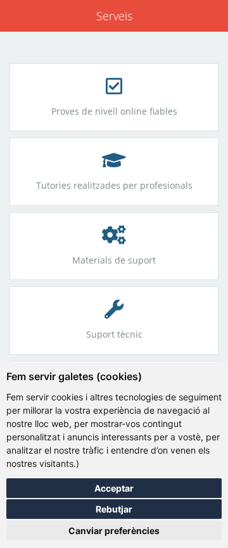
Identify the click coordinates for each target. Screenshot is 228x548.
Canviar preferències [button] (114, 530)
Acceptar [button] (114, 488)
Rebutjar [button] (114, 509)
